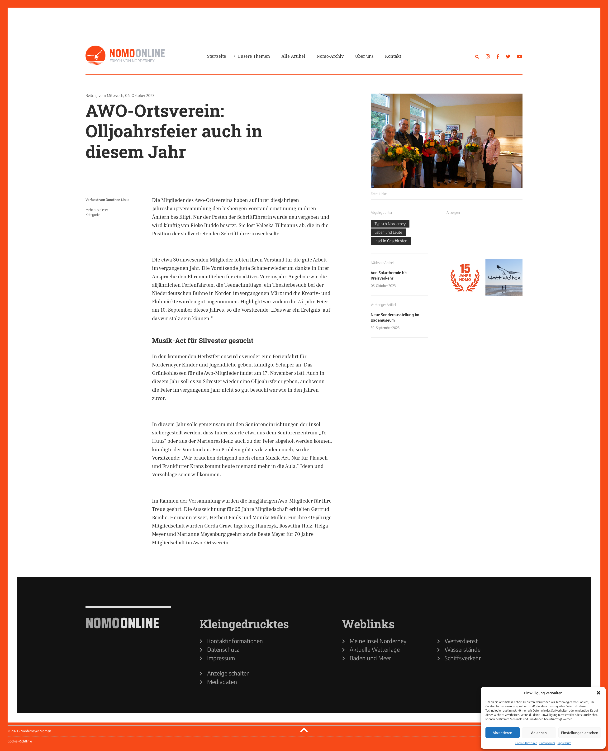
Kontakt (393, 56)
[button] (598, 692)
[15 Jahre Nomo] (465, 277)
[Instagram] (488, 56)
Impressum (564, 743)
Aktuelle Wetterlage (375, 649)
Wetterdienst (461, 641)
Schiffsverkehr (463, 658)
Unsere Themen (254, 56)
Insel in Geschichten (391, 240)
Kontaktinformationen (235, 641)
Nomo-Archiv (330, 56)
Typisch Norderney (390, 223)
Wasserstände (462, 649)
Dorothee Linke (117, 200)
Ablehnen (539, 733)
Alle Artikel (293, 56)
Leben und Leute (388, 232)
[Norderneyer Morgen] (125, 56)
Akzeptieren (502, 733)
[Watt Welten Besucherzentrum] (503, 277)
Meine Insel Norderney (378, 641)
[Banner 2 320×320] (503, 238)
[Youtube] (519, 56)
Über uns (364, 56)
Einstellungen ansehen (579, 733)
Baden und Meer (370, 658)
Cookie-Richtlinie (526, 743)
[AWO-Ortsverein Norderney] (446, 141)
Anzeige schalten (228, 673)
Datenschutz (547, 743)
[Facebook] (498, 56)
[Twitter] (508, 56)
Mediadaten (222, 681)
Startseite (216, 56)
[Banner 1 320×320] (465, 238)
